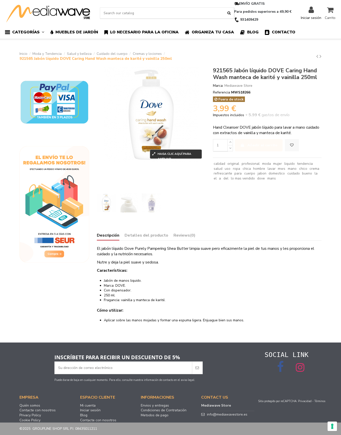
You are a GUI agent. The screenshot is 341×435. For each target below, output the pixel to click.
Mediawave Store (238, 85)
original (233, 163)
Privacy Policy (30, 415)
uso (227, 168)
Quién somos (29, 406)
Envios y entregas (155, 406)
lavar (272, 168)
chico (303, 168)
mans (271, 178)
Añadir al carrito (262, 145)
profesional (251, 163)
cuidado (293, 173)
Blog (83, 415)
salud (218, 168)
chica (247, 168)
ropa (236, 168)
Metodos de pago (155, 415)
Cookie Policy (29, 420)
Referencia (221, 92)
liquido (289, 163)
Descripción (108, 235)
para (238, 173)
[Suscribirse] (197, 368)
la (316, 173)
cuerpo (249, 173)
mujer (277, 163)
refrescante (223, 173)
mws (281, 168)
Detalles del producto (146, 235)
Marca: (218, 85)
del (225, 178)
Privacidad (305, 401)
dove (261, 178)
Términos (319, 401)
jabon (262, 173)
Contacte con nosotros (37, 410)
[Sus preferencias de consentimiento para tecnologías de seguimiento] (332, 426)
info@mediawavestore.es (227, 414)
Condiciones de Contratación (163, 410)
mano (292, 168)
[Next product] (321, 56)
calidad (219, 163)
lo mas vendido (243, 178)
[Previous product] (318, 56)
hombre (259, 168)
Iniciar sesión (90, 410)
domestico (277, 173)
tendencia (305, 163)
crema (314, 168)
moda (266, 163)
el (215, 178)
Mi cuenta (88, 406)
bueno (307, 173)
